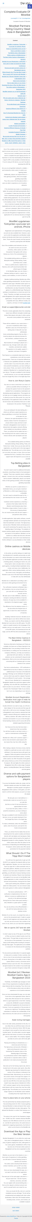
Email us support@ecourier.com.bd (15, 48)
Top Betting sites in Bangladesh (16, 53)
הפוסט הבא (16, 1210)
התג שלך (25, 3)
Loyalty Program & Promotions (17, 125)
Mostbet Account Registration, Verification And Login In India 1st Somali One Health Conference (13, 63)
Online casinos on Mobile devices (16, 55)
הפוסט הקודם (16, 1207)
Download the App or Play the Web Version (13, 85)
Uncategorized (26, 18)
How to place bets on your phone (16, 83)
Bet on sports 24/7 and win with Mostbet (14, 74)
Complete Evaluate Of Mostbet (17, 132)
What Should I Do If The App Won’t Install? (13, 72)
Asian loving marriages (19, 80)
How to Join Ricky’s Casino (18, 50)
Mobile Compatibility (19, 123)
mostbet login (26, 302)
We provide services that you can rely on (14, 136)
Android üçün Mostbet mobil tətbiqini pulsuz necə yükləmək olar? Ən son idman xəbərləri (13, 119)
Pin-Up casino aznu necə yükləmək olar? (14, 98)
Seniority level (21, 95)
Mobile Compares (20, 134)
